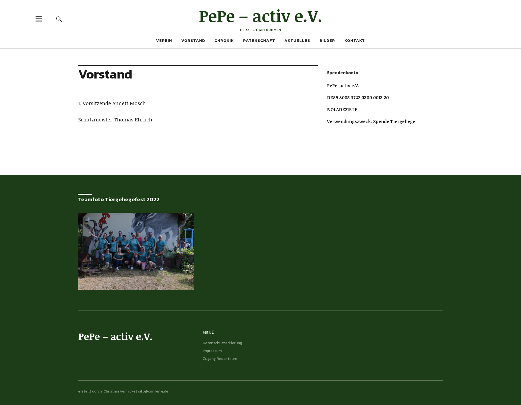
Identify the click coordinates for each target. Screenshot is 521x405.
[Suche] (59, 19)
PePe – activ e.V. (260, 15)
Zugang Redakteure (220, 359)
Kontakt (354, 40)
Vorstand (193, 40)
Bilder (327, 40)
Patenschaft (259, 40)
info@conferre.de (153, 391)
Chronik (224, 40)
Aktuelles (297, 40)
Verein (164, 40)
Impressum (212, 351)
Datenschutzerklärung (222, 343)
